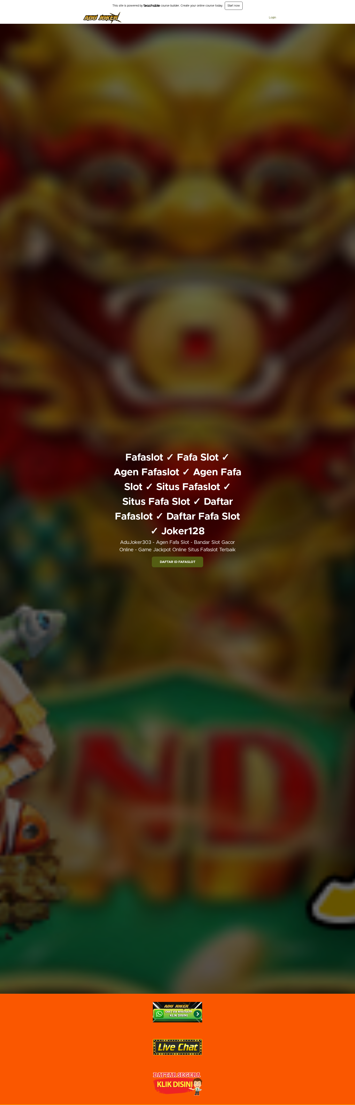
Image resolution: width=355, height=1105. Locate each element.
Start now (233, 5)
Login (272, 17)
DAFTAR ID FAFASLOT (177, 562)
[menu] (271, 18)
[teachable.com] (152, 5)
